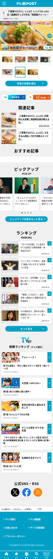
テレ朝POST (26, 3)
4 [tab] (31, 213)
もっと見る (26, 328)
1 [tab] (22, 213)
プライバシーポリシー (15, 536)
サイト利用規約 (37, 527)
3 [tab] (28, 213)
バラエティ (17, 509)
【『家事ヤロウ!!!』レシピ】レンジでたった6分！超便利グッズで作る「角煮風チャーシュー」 (30, 509)
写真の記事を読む (26, 83)
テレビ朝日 (10, 519)
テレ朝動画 (35, 519)
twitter (15, 492)
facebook (26, 492)
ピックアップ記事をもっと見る (26, 219)
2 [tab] (25, 213)
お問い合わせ (11, 527)
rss (38, 492)
